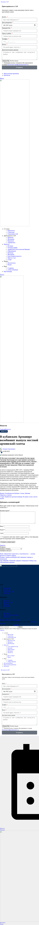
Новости (8, 429)
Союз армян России (13, 646)
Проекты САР (8, 602)
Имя (2, 526)
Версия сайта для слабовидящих (10, 620)
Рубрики (3, 547)
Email (2, 530)
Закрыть (2, 545)
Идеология (11, 230)
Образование (12, 251)
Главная (2, 429)
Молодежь (11, 239)
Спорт (10, 259)
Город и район (7, 33)
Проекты (10, 237)
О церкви (11, 268)
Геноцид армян (12, 247)
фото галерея (11, 655)
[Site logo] (14, 225)
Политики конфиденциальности (17, 64)
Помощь (6, 604)
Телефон (5, 39)
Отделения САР (13, 234)
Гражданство (6, 28)
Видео (10, 264)
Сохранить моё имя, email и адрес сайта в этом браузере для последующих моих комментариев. (19, 537)
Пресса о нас (12, 258)
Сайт (1, 533)
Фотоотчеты (12, 263)
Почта (4, 44)
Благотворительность (14, 256)
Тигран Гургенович (9, 449)
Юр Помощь (11, 643)
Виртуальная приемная (11, 615)
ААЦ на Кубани (13, 270)
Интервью (10, 651)
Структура (11, 232)
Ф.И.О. (4, 17)
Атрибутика (11, 242)
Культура (10, 253)
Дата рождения (7, 22)
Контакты (7, 593)
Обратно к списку (6, 495)
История (10, 246)
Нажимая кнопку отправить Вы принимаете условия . (17, 63)
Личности (10, 652)
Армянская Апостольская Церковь (19, 249)
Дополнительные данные (10, 50)
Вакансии (11, 241)
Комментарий (5, 510)
